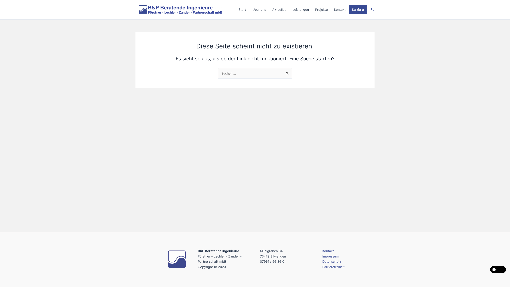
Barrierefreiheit (333, 267)
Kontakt (340, 10)
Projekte (321, 10)
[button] (373, 9)
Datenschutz (331, 261)
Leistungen (300, 10)
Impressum (330, 256)
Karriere (358, 10)
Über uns (259, 10)
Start (242, 10)
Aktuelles (279, 10)
